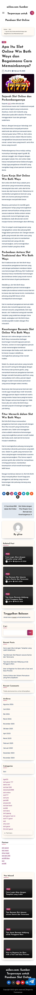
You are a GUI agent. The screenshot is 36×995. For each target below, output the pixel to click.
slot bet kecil (7, 805)
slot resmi (5, 850)
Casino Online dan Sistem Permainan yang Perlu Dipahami (16, 676)
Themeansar (18, 992)
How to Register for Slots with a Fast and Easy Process (18, 670)
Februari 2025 (8, 743)
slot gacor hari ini (9, 816)
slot (9, 103)
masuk (14, 617)
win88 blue (6, 858)
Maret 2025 (7, 738)
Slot (4, 42)
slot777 (5, 795)
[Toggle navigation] (3, 13)
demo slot (6, 785)
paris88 (5, 800)
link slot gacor (8, 829)
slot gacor (6, 826)
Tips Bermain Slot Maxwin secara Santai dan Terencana (17, 656)
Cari (5, 626)
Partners (9, 833)
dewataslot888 (8, 790)
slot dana (6, 811)
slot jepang (7, 813)
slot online (6, 792)
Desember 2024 (8, 753)
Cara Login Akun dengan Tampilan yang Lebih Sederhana (15, 559)
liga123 (5, 779)
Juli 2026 (6, 709)
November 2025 (8, 724)
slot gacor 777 (8, 782)
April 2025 (7, 733)
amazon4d (7, 803)
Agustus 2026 (8, 704)
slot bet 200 (7, 787)
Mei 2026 (6, 714)
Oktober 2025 (8, 729)
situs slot (6, 824)
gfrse (9, 71)
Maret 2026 (7, 719)
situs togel (5, 853)
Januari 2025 (8, 748)
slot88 (5, 808)
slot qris (6, 798)
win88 (4, 863)
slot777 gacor (8, 818)
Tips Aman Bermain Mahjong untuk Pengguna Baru (15, 663)
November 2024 (9, 758)
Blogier (28, 990)
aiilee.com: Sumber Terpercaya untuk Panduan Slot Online (17, 13)
